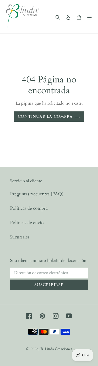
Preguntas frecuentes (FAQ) (37, 194)
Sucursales (19, 237)
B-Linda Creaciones (56, 348)
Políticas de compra (29, 208)
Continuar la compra (45, 116)
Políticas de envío (27, 223)
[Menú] (89, 17)
